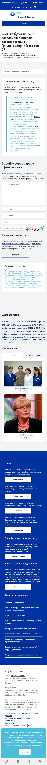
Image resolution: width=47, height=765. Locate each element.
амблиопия (26, 334)
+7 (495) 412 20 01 (14, 671)
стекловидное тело (27, 339)
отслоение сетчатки (36, 337)
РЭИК (37, 126)
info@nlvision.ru (18, 676)
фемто (42, 321)
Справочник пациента (16, 595)
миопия (31, 321)
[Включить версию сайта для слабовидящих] (34, 6)
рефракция (6, 337)
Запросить (18, 496)
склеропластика (9, 339)
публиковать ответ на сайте (15, 235)
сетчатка (7, 331)
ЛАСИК (22, 138)
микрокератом (39, 334)
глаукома (12, 328)
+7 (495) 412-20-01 (20, 7)
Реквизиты (9, 720)
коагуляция (20, 331)
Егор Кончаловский (23, 388)
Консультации (25, 53)
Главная (4, 53)
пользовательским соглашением (16, 244)
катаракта (33, 328)
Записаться (18, 480)
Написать (18, 587)
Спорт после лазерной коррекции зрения (23, 655)
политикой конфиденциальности (27, 745)
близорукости (15, 136)
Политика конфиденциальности (18, 718)
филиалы (5, 322)
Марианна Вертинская (23, 435)
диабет (5, 328)
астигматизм (38, 325)
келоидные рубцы (20, 337)
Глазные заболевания (14, 602)
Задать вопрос (18, 556)
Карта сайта (10, 723)
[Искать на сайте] (31, 7)
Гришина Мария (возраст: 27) (19, 81)
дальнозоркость (24, 325)
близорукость (9, 325)
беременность (14, 334)
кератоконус (32, 331)
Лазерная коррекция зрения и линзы (21, 629)
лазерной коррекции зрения (21, 102)
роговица (17, 321)
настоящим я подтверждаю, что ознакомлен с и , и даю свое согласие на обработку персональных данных (22, 245)
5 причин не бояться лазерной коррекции (23, 634)
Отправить (15, 255)
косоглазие (22, 328)
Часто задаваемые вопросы (17, 615)
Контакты (13, 53)
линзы (42, 328)
